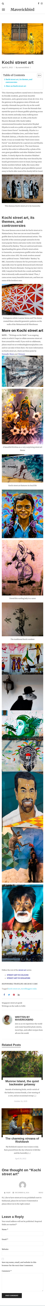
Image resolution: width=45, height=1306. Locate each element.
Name (5, 1229)
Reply (41, 1192)
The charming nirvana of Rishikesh (22, 1140)
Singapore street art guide (12, 1003)
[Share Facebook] (4, 995)
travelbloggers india (29, 989)
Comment (7, 1271)
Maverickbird (22, 9)
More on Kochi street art (16, 86)
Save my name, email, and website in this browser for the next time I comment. (19, 1264)
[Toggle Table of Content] (38, 75)
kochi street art (14, 989)
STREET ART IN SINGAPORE (18, 978)
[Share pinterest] (13, 995)
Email (5, 1239)
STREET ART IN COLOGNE (18, 975)
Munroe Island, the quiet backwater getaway (22, 1083)
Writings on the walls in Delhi (13, 1006)
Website (5, 1249)
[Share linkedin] (18, 995)
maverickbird (23, 67)
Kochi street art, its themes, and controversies (19, 80)
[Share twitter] (9, 995)
